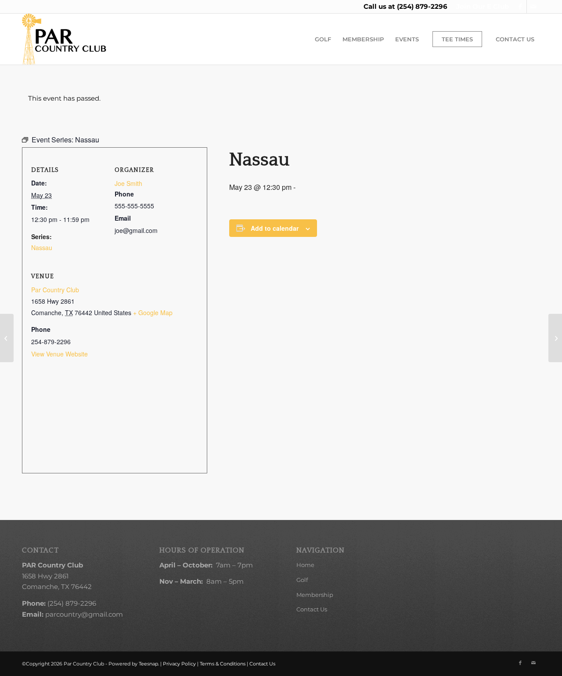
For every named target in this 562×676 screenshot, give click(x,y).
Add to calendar (275, 228)
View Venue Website (59, 353)
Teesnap (148, 664)
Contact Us (311, 609)
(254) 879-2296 (422, 6)
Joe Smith (128, 183)
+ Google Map (153, 312)
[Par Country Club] (64, 39)
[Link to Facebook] (520, 6)
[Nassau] (7, 338)
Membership (314, 594)
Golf (302, 579)
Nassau (41, 247)
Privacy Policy (179, 664)
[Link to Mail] (533, 6)
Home (305, 564)
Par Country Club (55, 289)
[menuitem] (480, 6)
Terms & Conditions (222, 664)
